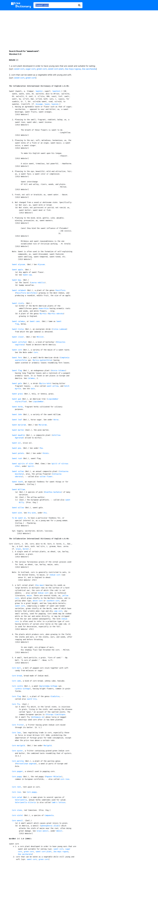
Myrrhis (43, 314)
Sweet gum (16, 399)
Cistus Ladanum (59, 329)
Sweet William (18, 489)
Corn (36, 352)
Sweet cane (35, 321)
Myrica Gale (45, 383)
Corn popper (17, 771)
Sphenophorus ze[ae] (50, 826)
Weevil (59, 831)
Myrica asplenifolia (42, 360)
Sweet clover (18, 337)
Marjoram (43, 425)
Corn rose (16, 792)
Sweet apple (17, 270)
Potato (46, 453)
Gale (33, 389)
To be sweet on (19, 518)
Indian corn (54, 575)
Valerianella (21, 800)
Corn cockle (17, 686)
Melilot (40, 337)
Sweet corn (17, 350)
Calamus (31, 378)
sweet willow (52, 386)
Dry (45, 513)
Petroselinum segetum (26, 764)
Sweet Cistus (18, 329)
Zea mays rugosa (73, 69)
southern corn (53, 601)
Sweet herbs (17, 407)
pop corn (58, 611)
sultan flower (46, 477)
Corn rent (16, 787)
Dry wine (32, 513)
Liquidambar (38, 402)
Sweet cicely (18, 303)
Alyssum (41, 264)
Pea (41, 448)
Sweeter (39, 91)
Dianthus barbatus (53, 492)
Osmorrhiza (44, 308)
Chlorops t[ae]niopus (55, 714)
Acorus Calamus (58, 370)
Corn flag (16, 696)
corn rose (64, 779)
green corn (42, 69)
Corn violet (17, 815)
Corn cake (16, 681)
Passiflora (60, 290)
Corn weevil (17, 821)
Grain (18, 549)
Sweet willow (18, 508)
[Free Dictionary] (20, 5)
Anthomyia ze (38, 717)
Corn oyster (17, 751)
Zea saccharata (89, 69)
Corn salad (17, 797)
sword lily (32, 699)
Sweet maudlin (18, 435)
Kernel (26, 549)
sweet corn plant (56, 69)
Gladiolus (54, 696)
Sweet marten (18, 430)
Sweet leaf (17, 420)
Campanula (49, 815)
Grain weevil (43, 831)
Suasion (54, 104)
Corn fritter (18, 725)
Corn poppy (17, 777)
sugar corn (31, 69)
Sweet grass (17, 394)
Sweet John (17, 414)
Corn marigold (18, 746)
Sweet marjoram (19, 425)
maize (29, 595)
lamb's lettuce (58, 802)
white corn (38, 601)
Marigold (47, 746)
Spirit (31, 466)
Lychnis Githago (22, 689)
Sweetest (56, 91)
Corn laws (16, 733)
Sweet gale (17, 383)
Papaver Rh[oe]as (53, 777)
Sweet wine (17, 513)
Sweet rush (17, 458)
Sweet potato (18, 453)
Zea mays (40, 585)
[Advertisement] (79, 28)
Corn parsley (18, 761)
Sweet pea (16, 448)
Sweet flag (17, 370)
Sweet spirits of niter (23, 464)
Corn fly (16, 704)
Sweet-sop (27, 275)
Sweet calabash (19, 290)
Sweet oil (16, 443)
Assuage (39, 104)
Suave (47, 104)
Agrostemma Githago (48, 686)
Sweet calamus (18, 321)
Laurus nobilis (38, 283)
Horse (55, 420)
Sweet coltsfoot (19, 342)
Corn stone (17, 810)
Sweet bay (16, 280)
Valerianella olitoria (25, 802)
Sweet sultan (18, 471)
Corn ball (16, 668)
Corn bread (17, 676)
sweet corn (19, 69)
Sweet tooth (17, 482)
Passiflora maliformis (26, 293)
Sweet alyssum (18, 264)
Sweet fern (17, 358)
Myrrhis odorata (56, 314)
